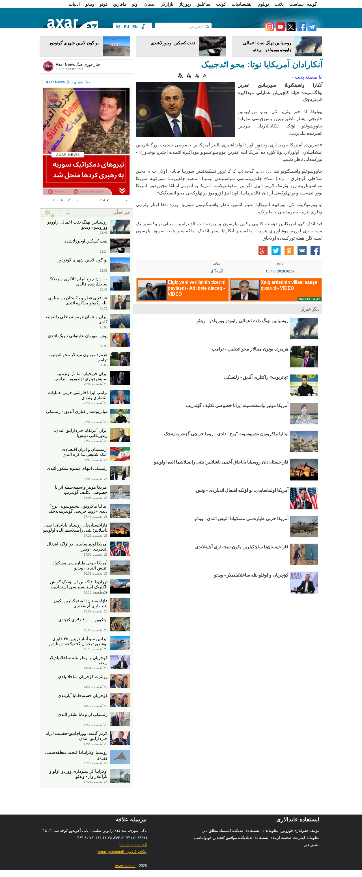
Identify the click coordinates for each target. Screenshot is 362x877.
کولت (221, 4)
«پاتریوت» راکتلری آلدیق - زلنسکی (256, 377)
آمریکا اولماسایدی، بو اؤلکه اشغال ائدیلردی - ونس (242, 490)
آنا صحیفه (313, 77)
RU (126, 27)
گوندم (312, 4)
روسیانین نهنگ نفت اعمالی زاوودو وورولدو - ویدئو (242, 320)
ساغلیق (203, 4)
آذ (143, 27)
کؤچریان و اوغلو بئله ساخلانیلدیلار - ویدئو (251, 575)
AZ (118, 27)
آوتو (135, 4)
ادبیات (74, 4)
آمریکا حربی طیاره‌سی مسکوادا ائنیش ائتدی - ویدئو (241, 518)
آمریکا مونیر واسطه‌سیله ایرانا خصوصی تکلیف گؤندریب (237, 405)
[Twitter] (290, 29)
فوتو (103, 4)
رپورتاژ (185, 4)
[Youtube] (279, 29)
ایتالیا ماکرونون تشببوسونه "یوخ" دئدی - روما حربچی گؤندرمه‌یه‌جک (226, 433)
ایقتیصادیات (242, 4)
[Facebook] (301, 29)
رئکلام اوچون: (122, 852)
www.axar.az (125, 866)
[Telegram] (311, 29)
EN (134, 27)
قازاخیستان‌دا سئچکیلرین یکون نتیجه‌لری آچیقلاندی (241, 546)
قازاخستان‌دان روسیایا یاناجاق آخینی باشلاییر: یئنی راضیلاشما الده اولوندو (221, 462)
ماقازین (119, 4)
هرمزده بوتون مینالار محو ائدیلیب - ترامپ (250, 349)
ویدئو (89, 4)
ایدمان (150, 4)
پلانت (279, 4)
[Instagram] (269, 29)
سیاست (296, 4)
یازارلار (167, 4)
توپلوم (263, 4)
